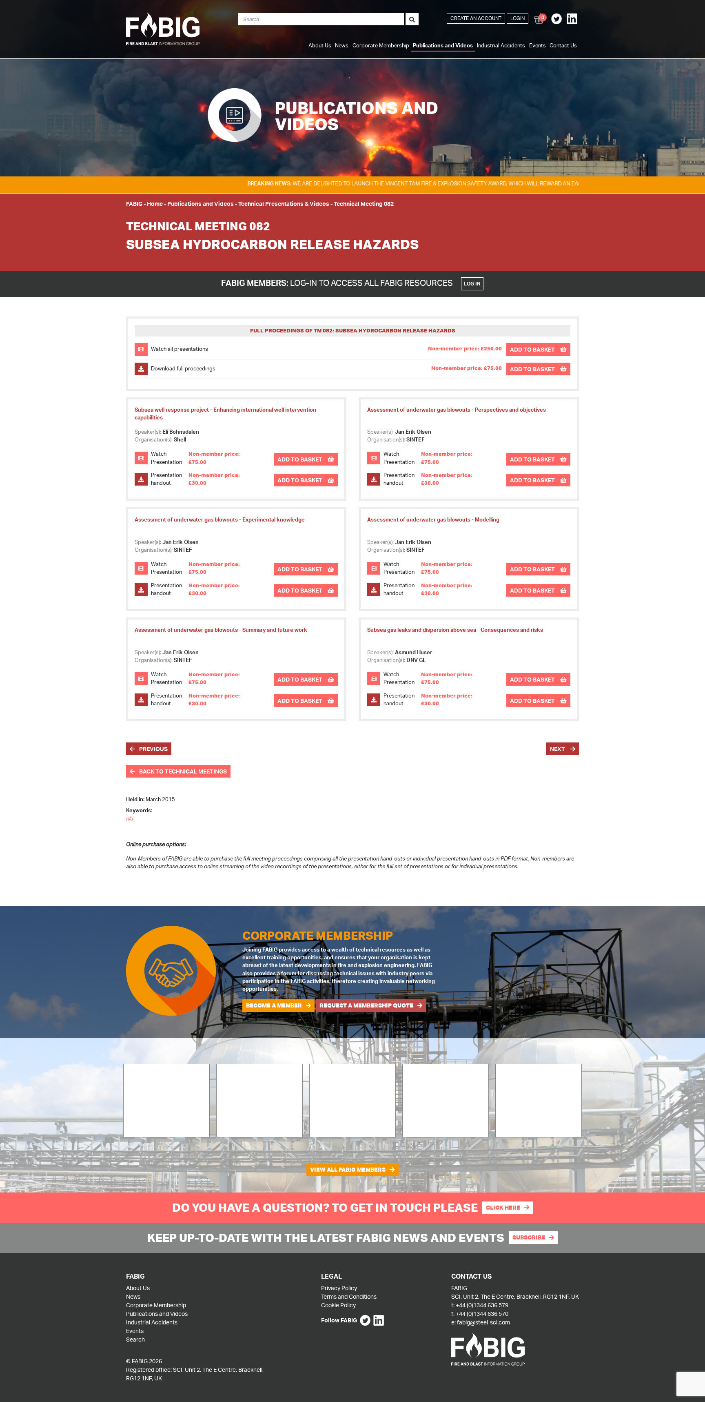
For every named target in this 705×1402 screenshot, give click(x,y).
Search (135, 1339)
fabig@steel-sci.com (483, 1322)
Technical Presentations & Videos (283, 203)
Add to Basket (533, 349)
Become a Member (274, 1005)
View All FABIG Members (348, 1169)
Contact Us (563, 45)
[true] (412, 19)
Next (558, 748)
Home (155, 203)
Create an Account (475, 18)
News (341, 45)
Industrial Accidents (501, 45)
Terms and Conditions (349, 1296)
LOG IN (472, 284)
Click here (503, 1207)
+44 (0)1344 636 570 (482, 1313)
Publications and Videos (443, 45)
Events (537, 45)
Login (517, 18)
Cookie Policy (338, 1305)
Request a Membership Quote (366, 1005)
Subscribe (528, 1237)
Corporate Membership (380, 45)
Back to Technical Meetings (182, 771)
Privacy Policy (339, 1287)
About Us (319, 45)
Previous (153, 748)
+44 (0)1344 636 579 (482, 1305)
